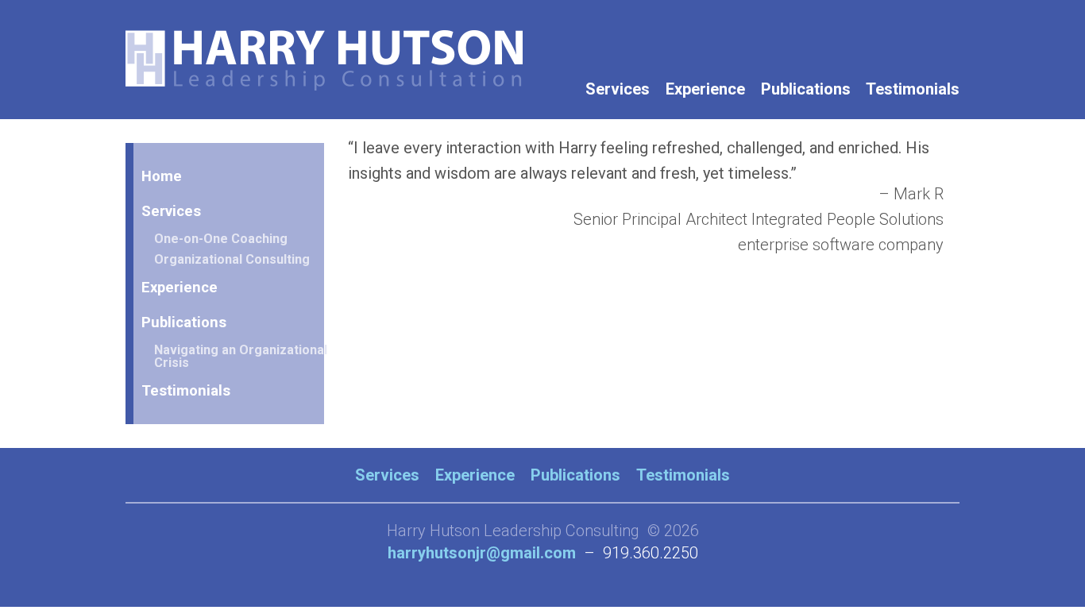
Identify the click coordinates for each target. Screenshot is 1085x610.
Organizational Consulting (232, 259)
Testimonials (913, 88)
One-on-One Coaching (221, 238)
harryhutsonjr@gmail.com (482, 552)
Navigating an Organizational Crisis (240, 356)
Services (617, 88)
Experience (705, 88)
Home (161, 176)
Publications (806, 88)
